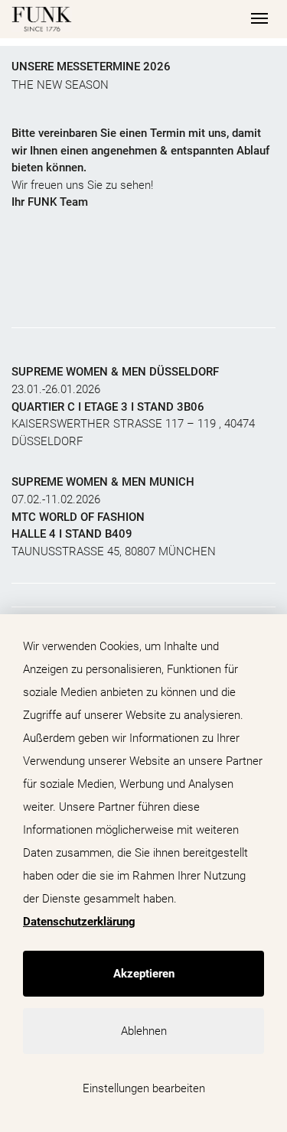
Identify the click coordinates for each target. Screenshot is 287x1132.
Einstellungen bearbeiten (144, 1088)
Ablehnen (144, 1031)
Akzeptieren (143, 974)
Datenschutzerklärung (79, 922)
